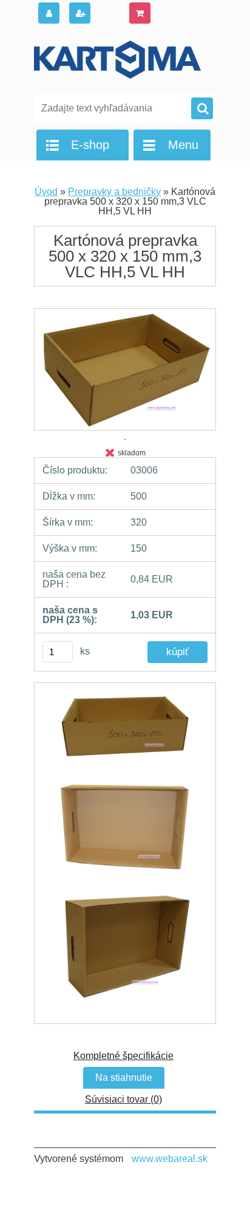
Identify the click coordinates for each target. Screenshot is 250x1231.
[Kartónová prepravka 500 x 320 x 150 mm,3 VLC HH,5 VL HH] (125, 732)
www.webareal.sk (170, 1158)
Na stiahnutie (123, 1077)
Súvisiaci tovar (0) (123, 1099)
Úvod (46, 191)
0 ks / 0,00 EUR (182, 14)
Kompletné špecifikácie (123, 1056)
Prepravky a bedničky (114, 191)
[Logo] (117, 59)
